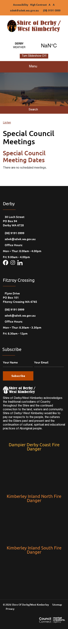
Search (33, 109)
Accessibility (20, 4)
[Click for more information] (6, 262)
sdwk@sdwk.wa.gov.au (24, 11)
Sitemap (57, 604)
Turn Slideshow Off (34, 56)
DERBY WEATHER (34, 45)
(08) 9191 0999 (51, 11)
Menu (33, 66)
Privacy (10, 608)
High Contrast (38, 4)
